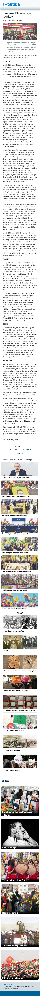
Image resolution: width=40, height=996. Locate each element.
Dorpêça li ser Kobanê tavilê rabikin (14, 515)
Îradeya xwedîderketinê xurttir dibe (14, 609)
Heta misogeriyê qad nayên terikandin (15, 553)
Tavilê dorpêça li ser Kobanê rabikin (15, 590)
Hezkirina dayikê (10, 913)
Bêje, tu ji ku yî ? (9, 847)
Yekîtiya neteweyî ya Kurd (14, 945)
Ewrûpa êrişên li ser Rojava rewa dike (15, 478)
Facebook (20, 450)
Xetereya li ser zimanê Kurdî (15, 880)
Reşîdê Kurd (8, 651)
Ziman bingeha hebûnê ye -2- (14, 730)
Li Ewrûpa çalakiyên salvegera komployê (16, 571)
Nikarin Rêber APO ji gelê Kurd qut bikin (16, 496)
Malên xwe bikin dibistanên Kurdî (16, 691)
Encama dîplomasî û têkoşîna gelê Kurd (16, 534)
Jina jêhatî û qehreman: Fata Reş (15, 631)
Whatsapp (20, 453)
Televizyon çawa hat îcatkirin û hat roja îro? (19, 710)
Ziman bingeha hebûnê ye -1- (14, 770)
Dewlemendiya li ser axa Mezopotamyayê (19, 671)
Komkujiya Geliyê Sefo (12, 750)
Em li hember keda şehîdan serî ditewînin (17, 813)
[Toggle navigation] (34, 4)
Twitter (10, 450)
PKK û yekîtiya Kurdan (12, 978)
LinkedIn (31, 450)
